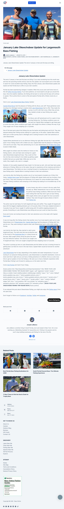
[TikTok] (17, 506)
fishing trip (32, 200)
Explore (5, 453)
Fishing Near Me (8, 447)
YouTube (29, 295)
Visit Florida (10, 265)
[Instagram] (8, 506)
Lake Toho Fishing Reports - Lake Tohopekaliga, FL (38, 56)
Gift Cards (6, 432)
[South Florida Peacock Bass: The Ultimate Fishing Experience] (47, 361)
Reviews (5, 430)
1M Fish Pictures (8, 451)
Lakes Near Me (7, 443)
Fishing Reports (7, 56)
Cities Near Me (7, 445)
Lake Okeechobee (37, 108)
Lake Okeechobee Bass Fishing (20, 102)
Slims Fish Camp (55, 144)
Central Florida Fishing (18, 56)
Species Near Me (8, 449)
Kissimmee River (20, 234)
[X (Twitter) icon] (33, 336)
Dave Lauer (6, 216)
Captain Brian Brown (9, 106)
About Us (6, 424)
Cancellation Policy (9, 469)
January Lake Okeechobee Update (18, 70)
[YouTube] (15, 506)
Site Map (5, 465)
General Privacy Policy (9, 471)
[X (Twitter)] (25, 311)
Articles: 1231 (32, 339)
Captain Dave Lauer (13, 177)
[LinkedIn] (53, 311)
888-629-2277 (10, 410)
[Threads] (10, 506)
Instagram (42, 295)
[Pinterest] (39, 311)
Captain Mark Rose (31, 222)
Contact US (6, 434)
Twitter (34, 295)
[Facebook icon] (30, 336)
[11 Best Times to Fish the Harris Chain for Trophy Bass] (17, 384)
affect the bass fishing (14, 92)
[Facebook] (10, 311)
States (5, 463)
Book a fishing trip (54, 300)
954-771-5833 (10, 415)
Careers (5, 426)
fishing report (53, 289)
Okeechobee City (20, 222)
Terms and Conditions (9, 467)
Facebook (23, 295)
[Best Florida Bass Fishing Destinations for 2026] (17, 361)
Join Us (33, 2)
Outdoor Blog (7, 428)
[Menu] (60, 2)
